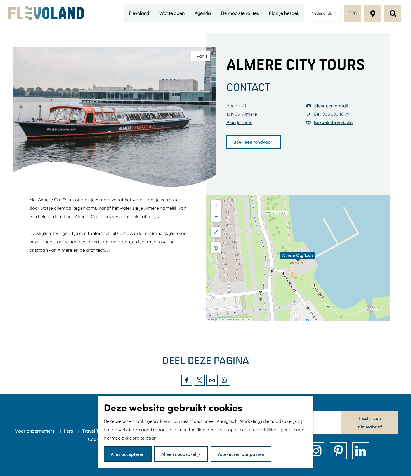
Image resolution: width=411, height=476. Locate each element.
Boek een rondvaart (253, 142)
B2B (353, 13)
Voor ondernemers (35, 431)
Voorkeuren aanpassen (241, 454)
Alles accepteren (128, 454)
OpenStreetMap (228, 319)
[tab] (200, 56)
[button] (297, 258)
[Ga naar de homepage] (46, 13)
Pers (69, 431)
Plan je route (239, 122)
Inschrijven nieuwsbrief (370, 422)
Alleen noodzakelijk (181, 454)
